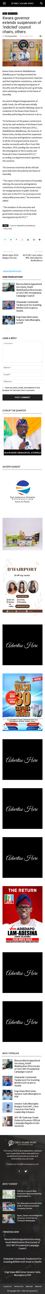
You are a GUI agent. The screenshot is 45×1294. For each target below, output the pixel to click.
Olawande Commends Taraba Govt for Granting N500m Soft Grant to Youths (29, 306)
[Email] (33, 239)
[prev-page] (4, 329)
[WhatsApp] (22, 239)
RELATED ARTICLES (12, 271)
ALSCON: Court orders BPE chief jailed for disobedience (32, 258)
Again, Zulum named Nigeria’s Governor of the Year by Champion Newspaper (29, 1218)
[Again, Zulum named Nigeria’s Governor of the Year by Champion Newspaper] (8, 1218)
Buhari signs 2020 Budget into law (10, 256)
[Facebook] (5, 239)
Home (4, 9)
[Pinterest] (16, 239)
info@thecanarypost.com (27, 1164)
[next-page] (8, 329)
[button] (4, 3)
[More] (39, 239)
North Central (12, 13)
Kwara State (8, 229)
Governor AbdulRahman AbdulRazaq (22, 226)
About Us (38, 1286)
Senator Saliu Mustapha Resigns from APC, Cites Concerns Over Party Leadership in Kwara (26, 1108)
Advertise (29, 1286)
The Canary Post (11, 36)
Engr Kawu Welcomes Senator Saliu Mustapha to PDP (28, 320)
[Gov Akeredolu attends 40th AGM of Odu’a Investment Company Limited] (8, 1206)
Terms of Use (18, 1286)
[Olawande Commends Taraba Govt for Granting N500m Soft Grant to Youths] (8, 305)
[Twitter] (10, 239)
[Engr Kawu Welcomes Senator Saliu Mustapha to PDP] (8, 320)
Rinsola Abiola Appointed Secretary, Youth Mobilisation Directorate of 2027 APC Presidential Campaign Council (29, 290)
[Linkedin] (28, 239)
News (11, 9)
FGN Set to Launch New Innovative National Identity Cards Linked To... (29, 1193)
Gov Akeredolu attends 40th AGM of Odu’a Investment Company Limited (29, 1206)
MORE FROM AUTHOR (12, 277)
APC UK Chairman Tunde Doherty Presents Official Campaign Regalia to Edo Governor (27, 1121)
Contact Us (8, 1286)
